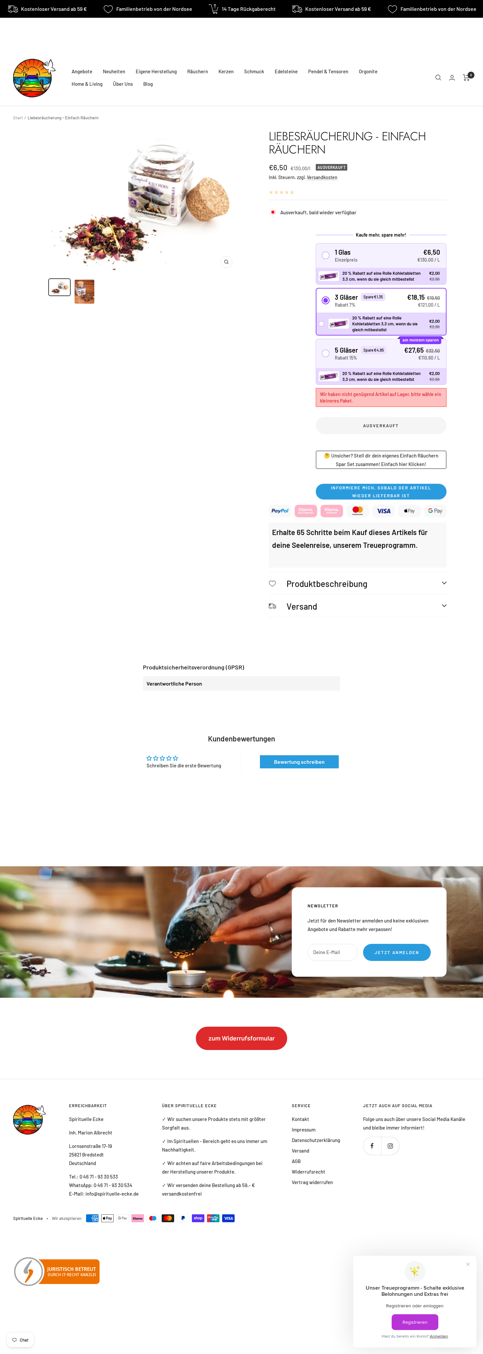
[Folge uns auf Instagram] (390, 1146)
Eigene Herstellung (156, 71)
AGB (296, 1161)
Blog (148, 84)
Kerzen (226, 71)
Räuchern (197, 71)
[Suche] (438, 78)
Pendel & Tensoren (328, 71)
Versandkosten (322, 177)
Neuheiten (114, 71)
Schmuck (254, 71)
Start (18, 117)
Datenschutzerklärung (316, 1140)
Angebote (82, 71)
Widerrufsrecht (308, 1172)
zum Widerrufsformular (241, 1038)
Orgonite (368, 71)
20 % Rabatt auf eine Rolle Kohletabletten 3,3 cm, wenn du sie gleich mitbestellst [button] (381, 276)
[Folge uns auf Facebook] (372, 1146)
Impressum (303, 1129)
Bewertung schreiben (299, 762)
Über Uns (123, 84)
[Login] (452, 78)
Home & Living (87, 84)
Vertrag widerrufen (312, 1182)
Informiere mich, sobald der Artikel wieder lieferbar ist (381, 491)
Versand (300, 1151)
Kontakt (300, 1119)
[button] (381, 255)
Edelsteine (286, 71)
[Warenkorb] (466, 77)
